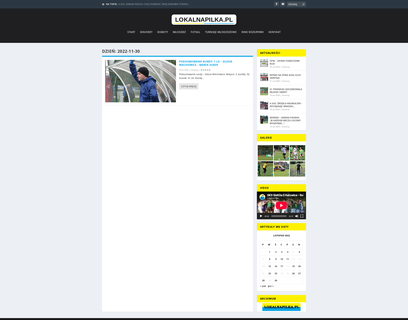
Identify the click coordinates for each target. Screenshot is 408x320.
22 (269, 273)
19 (293, 266)
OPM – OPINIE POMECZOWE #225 (285, 62)
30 (276, 280)
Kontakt (275, 32)
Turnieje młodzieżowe (221, 32)
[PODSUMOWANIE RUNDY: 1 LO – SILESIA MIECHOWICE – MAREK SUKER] (140, 81)
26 (293, 273)
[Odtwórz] (261, 216)
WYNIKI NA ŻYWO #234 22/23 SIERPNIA (285, 76)
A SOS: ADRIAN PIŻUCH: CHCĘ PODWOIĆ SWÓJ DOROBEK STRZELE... (154, 4)
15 (269, 266)
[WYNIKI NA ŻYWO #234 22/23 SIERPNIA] (264, 77)
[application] (281, 205)
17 (281, 266)
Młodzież (179, 32)
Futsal (195, 32)
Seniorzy (146, 32)
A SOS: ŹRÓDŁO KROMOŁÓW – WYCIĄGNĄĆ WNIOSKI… (286, 105)
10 (281, 259)
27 (299, 273)
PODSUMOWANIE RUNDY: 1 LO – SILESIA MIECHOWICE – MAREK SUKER (205, 63)
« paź (263, 285)
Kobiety (162, 32)
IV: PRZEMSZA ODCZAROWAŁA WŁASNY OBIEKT (286, 91)
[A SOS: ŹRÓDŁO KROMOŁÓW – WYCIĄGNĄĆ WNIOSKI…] (264, 105)
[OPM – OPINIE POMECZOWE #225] (264, 63)
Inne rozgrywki (252, 32)
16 (276, 266)
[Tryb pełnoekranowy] (301, 216)
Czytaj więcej (188, 86)
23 (276, 273)
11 (287, 259)
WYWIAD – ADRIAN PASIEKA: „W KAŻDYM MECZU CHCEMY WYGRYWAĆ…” (285, 120)
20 (299, 266)
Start (131, 32)
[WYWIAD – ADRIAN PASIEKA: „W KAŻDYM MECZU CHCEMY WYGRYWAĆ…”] (264, 120)
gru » (271, 285)
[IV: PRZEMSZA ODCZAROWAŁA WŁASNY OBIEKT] (264, 91)
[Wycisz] (296, 216)
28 (263, 280)
